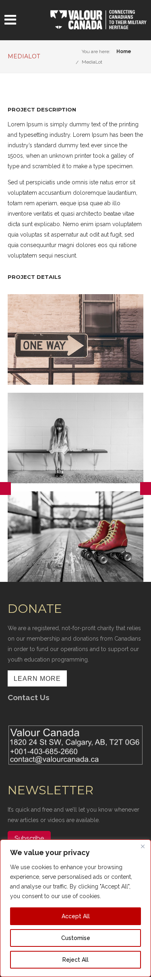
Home (123, 51)
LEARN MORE (37, 678)
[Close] (142, 846)
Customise (75, 938)
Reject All (75, 959)
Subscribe (29, 838)
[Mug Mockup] (145, 488)
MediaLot (92, 62)
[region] (75, 908)
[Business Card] (5, 488)
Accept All (76, 916)
